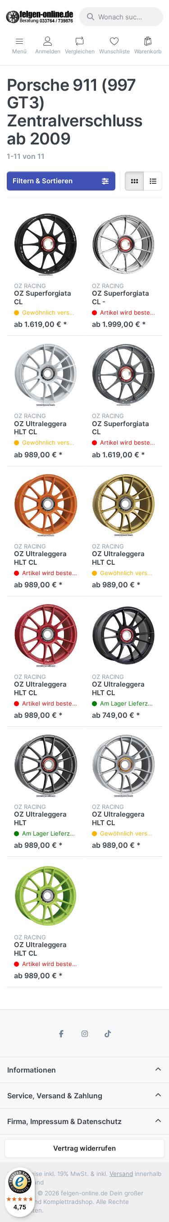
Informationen (31, 1069)
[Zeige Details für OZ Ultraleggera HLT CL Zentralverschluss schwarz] (123, 635)
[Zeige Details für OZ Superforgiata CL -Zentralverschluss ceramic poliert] (123, 244)
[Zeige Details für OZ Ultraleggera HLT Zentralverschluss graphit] (46, 766)
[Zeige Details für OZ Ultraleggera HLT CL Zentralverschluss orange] (46, 505)
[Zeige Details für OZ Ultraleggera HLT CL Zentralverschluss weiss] (46, 375)
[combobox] (121, 16)
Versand (121, 1173)
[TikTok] (108, 1034)
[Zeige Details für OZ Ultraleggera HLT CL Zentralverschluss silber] (123, 766)
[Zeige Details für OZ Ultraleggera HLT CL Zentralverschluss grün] (46, 896)
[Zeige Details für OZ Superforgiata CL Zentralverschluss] (123, 375)
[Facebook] (61, 1034)
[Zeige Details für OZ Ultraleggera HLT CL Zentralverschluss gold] (123, 505)
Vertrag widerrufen (84, 1148)
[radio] (134, 181)
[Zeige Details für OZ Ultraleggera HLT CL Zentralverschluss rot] (46, 635)
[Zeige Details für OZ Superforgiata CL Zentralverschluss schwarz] (46, 244)
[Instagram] (85, 1034)
